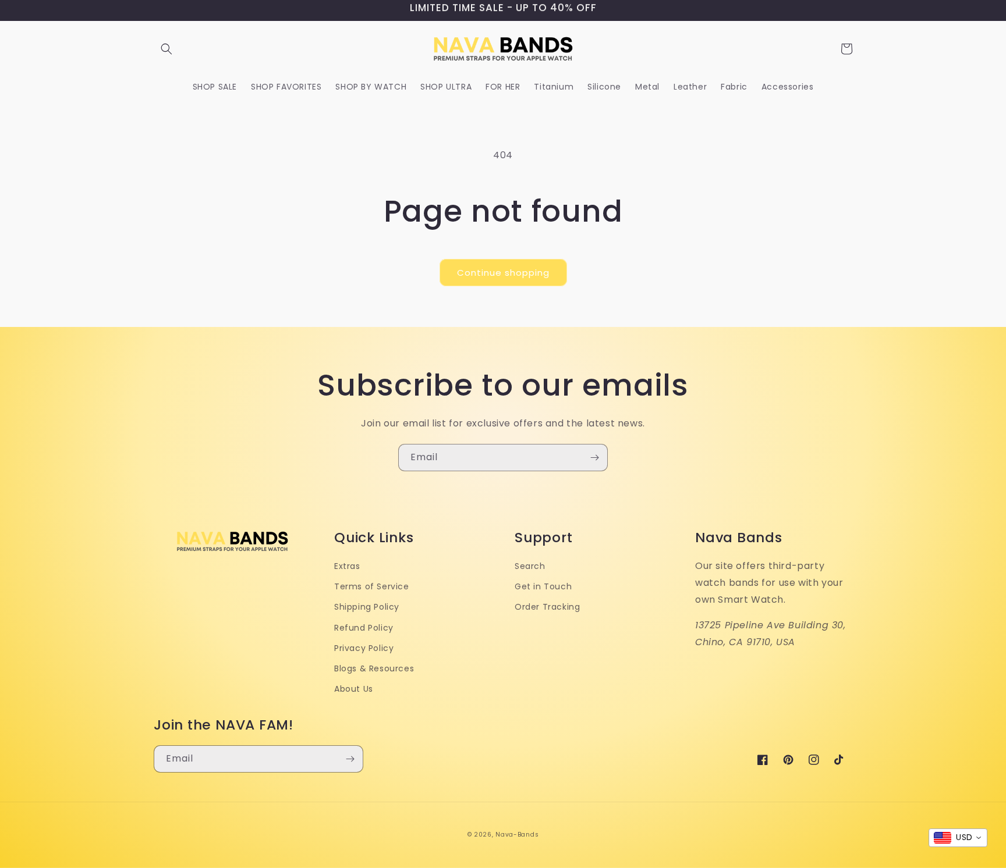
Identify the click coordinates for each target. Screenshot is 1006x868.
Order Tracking (547, 607)
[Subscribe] (594, 457)
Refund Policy (364, 628)
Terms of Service (371, 586)
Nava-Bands (517, 834)
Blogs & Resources (374, 668)
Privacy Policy (364, 648)
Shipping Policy (366, 607)
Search (530, 566)
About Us (353, 689)
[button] (166, 49)
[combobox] (958, 837)
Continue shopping (503, 272)
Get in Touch (543, 586)
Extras (347, 566)
